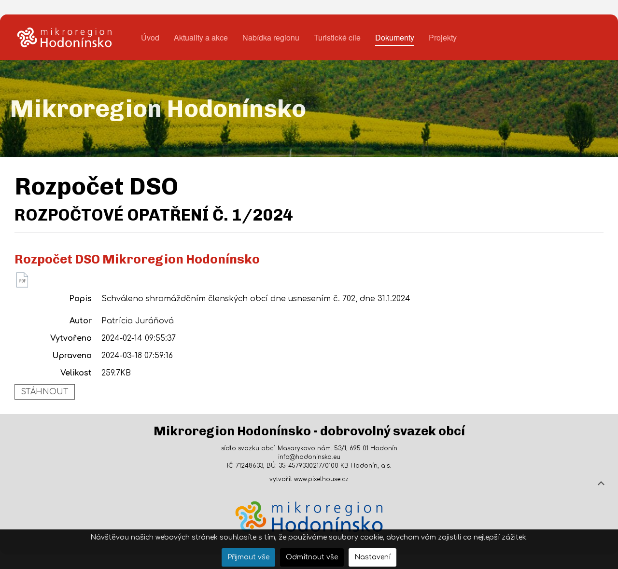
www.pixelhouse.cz (321, 479)
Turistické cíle (337, 37)
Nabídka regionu (270, 37)
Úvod (150, 37)
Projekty (443, 37)
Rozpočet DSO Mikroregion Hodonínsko (137, 259)
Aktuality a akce (201, 37)
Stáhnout (45, 392)
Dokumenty (394, 37)
